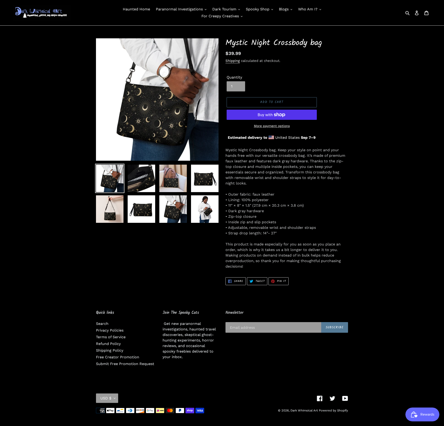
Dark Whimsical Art (304, 410)
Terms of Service (111, 337)
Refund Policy (108, 343)
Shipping (232, 61)
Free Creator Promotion (117, 357)
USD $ (105, 398)
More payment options (272, 126)
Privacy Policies (109, 330)
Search (102, 323)
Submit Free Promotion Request (125, 364)
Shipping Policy (109, 350)
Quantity (234, 77)
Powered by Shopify (333, 410)
